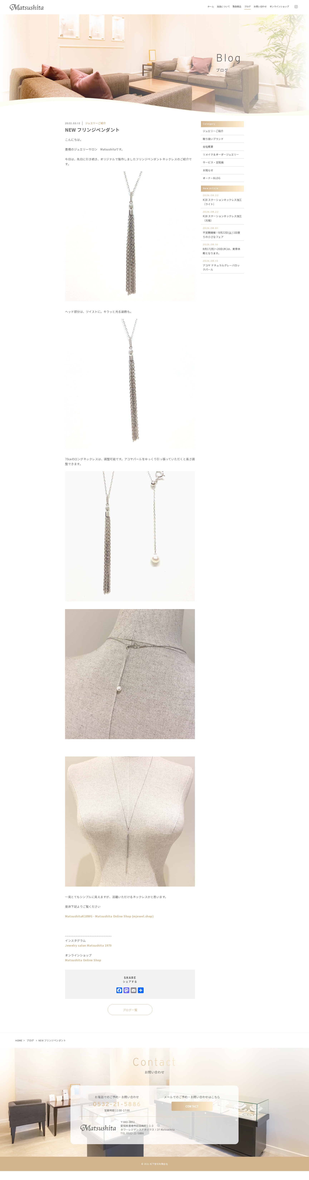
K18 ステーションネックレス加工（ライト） (222, 200)
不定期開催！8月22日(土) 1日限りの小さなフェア (221, 233)
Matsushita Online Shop (83, 960)
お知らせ (208, 170)
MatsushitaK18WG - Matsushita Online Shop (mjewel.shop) (109, 916)
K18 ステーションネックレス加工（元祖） (222, 216)
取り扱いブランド (213, 139)
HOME (18, 1040)
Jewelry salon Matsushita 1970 (88, 945)
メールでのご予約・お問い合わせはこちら (192, 1097)
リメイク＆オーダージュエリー (221, 154)
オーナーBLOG (211, 178)
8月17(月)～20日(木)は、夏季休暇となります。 (221, 249)
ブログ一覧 (130, 1010)
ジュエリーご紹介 (95, 123)
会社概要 (208, 146)
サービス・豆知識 (213, 162)
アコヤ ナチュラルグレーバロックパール (221, 265)
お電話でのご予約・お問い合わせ (117, 1097)
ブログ (30, 1040)
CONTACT (192, 1106)
